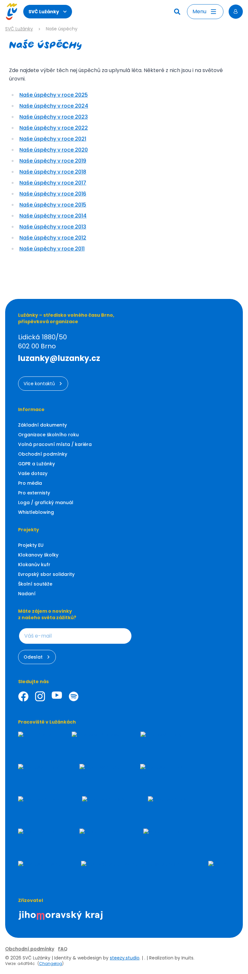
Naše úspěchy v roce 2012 (52, 237)
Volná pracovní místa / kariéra (55, 444)
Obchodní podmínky (42, 454)
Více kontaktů (39, 383)
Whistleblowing (36, 512)
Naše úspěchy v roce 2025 (53, 95)
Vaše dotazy (32, 473)
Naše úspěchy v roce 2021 (52, 139)
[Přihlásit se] (236, 12)
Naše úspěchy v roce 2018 (52, 171)
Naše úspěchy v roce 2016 (52, 193)
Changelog (50, 963)
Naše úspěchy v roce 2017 (52, 182)
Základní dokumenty (42, 425)
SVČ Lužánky (43, 11)
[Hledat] (178, 11)
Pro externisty (34, 493)
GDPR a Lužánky (36, 464)
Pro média (30, 483)
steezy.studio (125, 958)
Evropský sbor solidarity (46, 574)
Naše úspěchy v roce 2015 (52, 204)
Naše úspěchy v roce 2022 (53, 128)
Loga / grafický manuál (45, 502)
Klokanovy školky (38, 555)
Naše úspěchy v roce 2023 (53, 117)
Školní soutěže (35, 584)
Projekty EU (31, 545)
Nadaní (27, 593)
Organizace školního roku (48, 434)
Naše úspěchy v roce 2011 (52, 248)
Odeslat (33, 657)
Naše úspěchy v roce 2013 (52, 226)
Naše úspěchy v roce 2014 (53, 215)
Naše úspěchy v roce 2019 (52, 160)
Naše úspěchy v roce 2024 (53, 106)
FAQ (62, 949)
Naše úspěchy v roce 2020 (53, 150)
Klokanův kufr (34, 564)
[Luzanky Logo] (11, 12)
